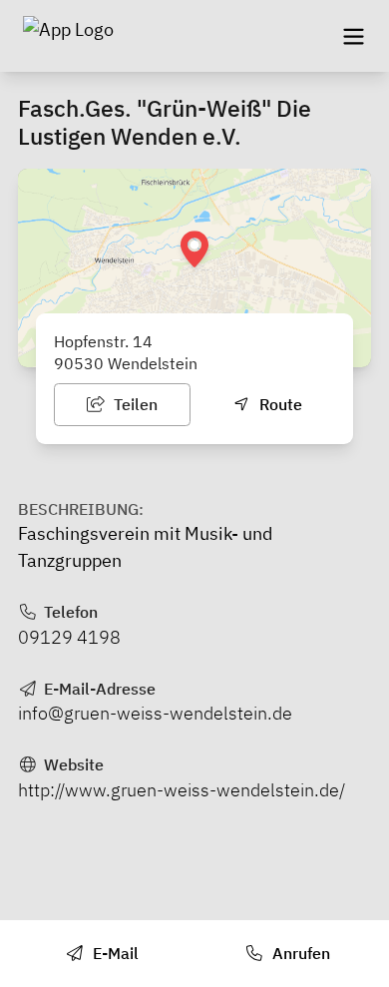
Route (278, 404)
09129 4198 (69, 637)
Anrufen (299, 953)
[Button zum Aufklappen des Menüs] (353, 36)
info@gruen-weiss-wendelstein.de (155, 713)
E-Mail (114, 953)
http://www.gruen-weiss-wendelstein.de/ (181, 789)
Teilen (134, 404)
